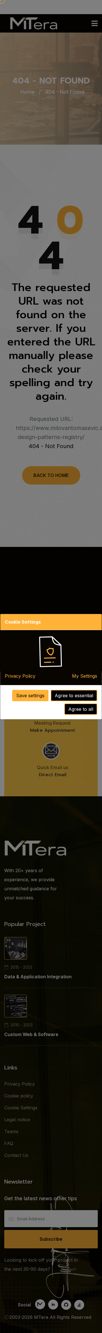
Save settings (30, 695)
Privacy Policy (20, 676)
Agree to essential (74, 695)
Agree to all (80, 709)
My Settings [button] (84, 676)
